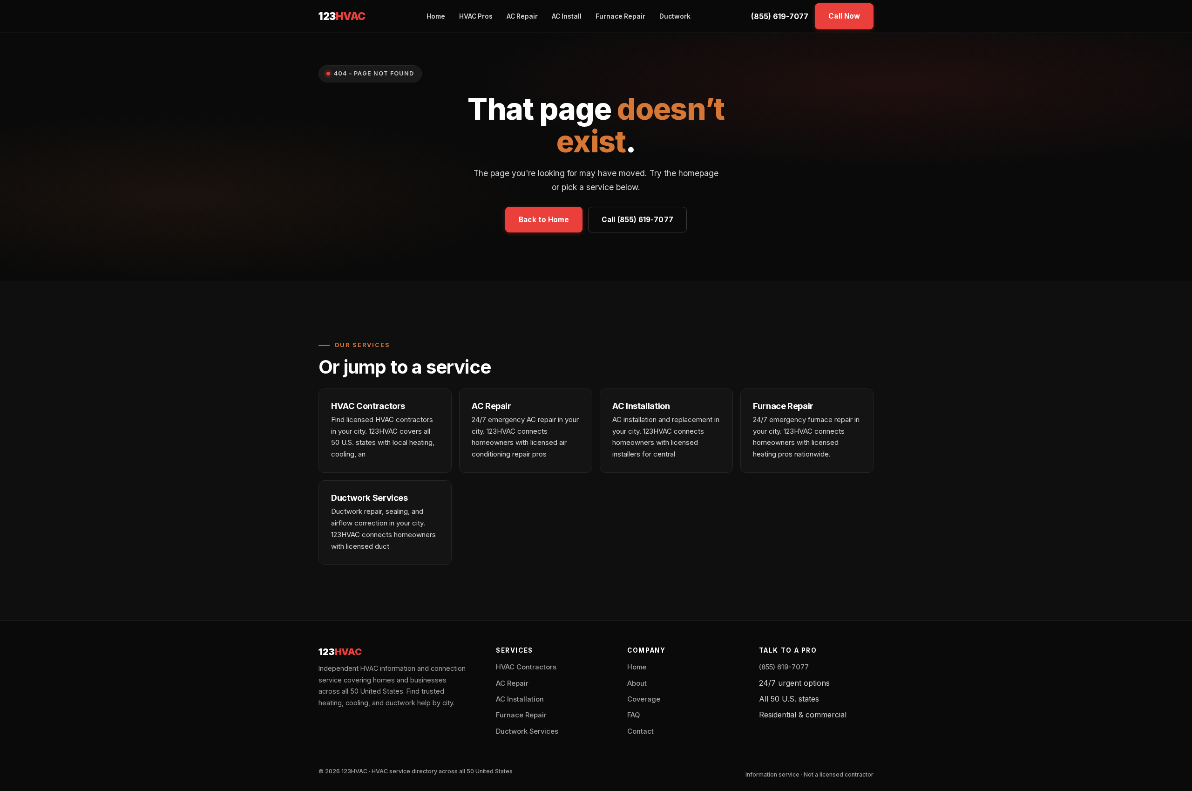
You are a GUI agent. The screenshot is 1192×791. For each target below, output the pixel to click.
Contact (640, 731)
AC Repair (522, 16)
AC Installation (520, 699)
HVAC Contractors (526, 667)
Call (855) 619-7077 (637, 219)
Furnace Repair (620, 16)
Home (436, 16)
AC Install (567, 16)
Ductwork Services (527, 731)
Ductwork (675, 16)
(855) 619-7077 (779, 16)
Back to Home (544, 219)
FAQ (633, 715)
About (637, 683)
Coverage (643, 699)
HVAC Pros (476, 16)
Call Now (844, 16)
